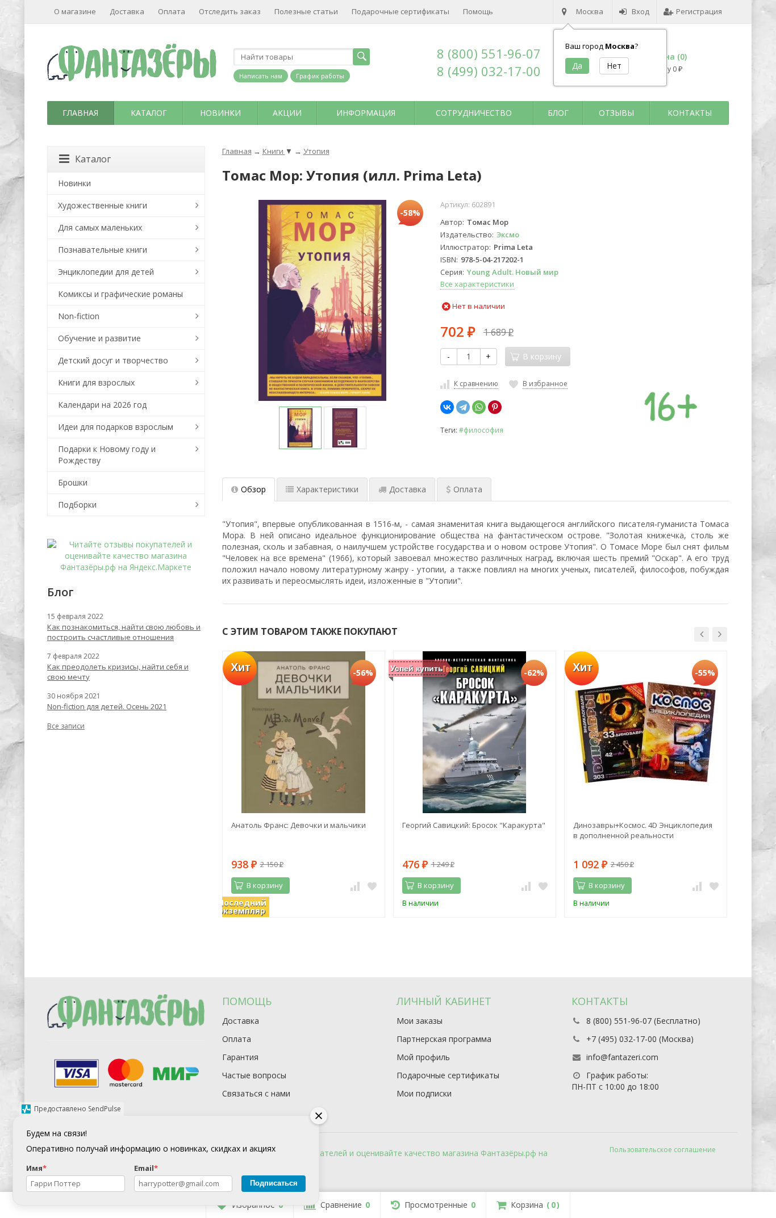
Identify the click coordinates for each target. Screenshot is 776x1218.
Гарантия (240, 1057)
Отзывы (616, 112)
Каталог (149, 112)
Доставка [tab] (407, 489)
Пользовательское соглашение (663, 1149)
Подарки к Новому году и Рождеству (107, 454)
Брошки (72, 482)
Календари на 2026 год (102, 404)
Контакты (689, 112)
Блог (558, 112)
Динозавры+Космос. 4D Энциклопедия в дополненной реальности (642, 830)
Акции (287, 112)
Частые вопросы (254, 1075)
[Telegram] (463, 407)
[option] (300, 428)
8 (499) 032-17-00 (489, 70)
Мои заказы (420, 1020)
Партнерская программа (444, 1038)
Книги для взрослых (96, 382)
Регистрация (699, 11)
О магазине (75, 11)
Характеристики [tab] (327, 489)
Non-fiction (78, 316)
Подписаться (274, 1183)
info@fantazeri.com (622, 1057)
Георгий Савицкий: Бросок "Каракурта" (473, 825)
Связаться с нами (256, 1093)
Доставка (127, 11)
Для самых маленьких (100, 227)
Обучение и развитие (99, 338)
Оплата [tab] (467, 489)
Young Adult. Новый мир (512, 272)
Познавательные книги (102, 249)
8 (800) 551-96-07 (489, 53)
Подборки (77, 504)
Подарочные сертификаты (400, 11)
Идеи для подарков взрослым (115, 426)
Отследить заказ (230, 11)
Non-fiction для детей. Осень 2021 (106, 706)
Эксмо (508, 234)
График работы (320, 76)
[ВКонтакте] (447, 407)
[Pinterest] (495, 407)
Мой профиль (423, 1057)
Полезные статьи (306, 11)
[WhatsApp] (479, 407)
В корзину (265, 885)
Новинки (220, 112)
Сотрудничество (474, 112)
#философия (481, 429)
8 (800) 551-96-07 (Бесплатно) (643, 1020)
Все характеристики (477, 284)
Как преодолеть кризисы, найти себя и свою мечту (118, 672)
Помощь (478, 11)
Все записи (66, 726)
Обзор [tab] (253, 489)
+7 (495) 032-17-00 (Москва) (640, 1038)
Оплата (171, 11)
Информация (365, 112)
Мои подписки (424, 1093)
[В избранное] (372, 886)
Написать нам (260, 76)
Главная (80, 112)
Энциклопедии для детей (106, 271)
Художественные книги (102, 205)
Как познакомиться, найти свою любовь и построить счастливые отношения (124, 632)
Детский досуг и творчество (113, 360)
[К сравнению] (355, 886)
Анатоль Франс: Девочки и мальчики (298, 825)
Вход (640, 11)
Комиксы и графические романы (120, 293)
